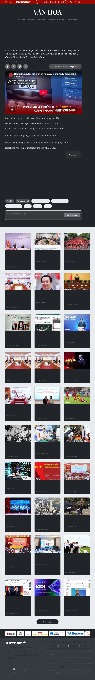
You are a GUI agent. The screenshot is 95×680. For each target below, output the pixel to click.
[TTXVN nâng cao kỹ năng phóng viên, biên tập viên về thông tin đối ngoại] (47, 360)
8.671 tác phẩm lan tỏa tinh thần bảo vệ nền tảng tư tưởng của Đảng (47, 485)
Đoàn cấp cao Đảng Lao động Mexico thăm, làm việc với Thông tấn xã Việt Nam (47, 411)
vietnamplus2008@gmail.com (61, 667)
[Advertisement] (43, 176)
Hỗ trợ (80, 642)
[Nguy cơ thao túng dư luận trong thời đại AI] (18, 471)
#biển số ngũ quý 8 (14, 206)
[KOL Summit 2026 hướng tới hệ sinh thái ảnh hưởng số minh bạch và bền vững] (47, 587)
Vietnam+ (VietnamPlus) (23, 2)
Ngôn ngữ (89, 642)
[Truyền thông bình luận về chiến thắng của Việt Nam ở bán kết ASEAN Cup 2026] (77, 395)
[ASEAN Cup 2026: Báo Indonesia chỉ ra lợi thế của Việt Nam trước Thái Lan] (47, 322)
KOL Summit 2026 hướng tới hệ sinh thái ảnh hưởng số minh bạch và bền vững (46, 603)
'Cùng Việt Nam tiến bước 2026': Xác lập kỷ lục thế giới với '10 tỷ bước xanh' (76, 256)
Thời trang (41, 19)
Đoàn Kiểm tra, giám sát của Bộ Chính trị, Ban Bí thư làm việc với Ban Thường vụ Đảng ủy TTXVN (17, 299)
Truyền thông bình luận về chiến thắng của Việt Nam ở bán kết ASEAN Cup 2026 (77, 411)
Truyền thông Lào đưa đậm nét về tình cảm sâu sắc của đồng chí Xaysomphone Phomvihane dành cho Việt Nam (76, 562)
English (46, 2)
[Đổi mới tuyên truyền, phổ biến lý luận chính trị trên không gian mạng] (18, 395)
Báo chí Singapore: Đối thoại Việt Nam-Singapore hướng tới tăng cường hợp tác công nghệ (18, 338)
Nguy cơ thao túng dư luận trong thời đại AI (18, 484)
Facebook (7, 66)
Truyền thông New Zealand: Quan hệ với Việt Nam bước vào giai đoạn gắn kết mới (76, 603)
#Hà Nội (10, 201)
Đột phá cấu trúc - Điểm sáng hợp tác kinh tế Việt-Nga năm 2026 (47, 256)
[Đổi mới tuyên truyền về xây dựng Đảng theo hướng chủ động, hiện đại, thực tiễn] (18, 544)
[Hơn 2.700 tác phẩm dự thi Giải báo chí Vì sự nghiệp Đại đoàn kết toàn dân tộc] (77, 471)
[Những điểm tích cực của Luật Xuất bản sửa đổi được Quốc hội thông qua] (47, 281)
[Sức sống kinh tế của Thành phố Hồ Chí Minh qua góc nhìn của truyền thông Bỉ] (47, 506)
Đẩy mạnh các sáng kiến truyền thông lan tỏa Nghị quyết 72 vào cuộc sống (77, 337)
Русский (73, 2)
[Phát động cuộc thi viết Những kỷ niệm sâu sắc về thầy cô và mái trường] (18, 506)
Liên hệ (83, 646)
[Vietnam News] (63, 633)
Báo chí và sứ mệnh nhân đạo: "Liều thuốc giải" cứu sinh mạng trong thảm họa (76, 449)
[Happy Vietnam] (28, 633)
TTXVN (54, 646)
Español (61, 2)
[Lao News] (8, 633)
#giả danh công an (60, 201)
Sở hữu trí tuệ (50, 642)
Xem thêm (47, 621)
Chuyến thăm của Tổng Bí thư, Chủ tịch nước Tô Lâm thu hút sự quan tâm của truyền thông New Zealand (18, 604)
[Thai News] (16, 633)
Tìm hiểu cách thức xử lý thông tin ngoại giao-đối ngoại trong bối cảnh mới (17, 375)
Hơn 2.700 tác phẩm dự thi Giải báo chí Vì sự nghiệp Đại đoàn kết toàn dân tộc (77, 485)
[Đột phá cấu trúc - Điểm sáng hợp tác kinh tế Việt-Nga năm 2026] (47, 241)
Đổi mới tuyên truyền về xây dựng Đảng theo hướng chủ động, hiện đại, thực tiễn (18, 559)
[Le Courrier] (80, 633)
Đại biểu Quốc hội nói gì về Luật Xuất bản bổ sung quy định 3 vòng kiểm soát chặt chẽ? (77, 297)
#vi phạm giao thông (41, 201)
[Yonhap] (45, 633)
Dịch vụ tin (63, 646)
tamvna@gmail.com (52, 660)
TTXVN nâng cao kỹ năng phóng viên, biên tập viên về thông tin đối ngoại (47, 375)
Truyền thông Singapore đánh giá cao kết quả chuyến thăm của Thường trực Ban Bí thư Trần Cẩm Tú (17, 258)
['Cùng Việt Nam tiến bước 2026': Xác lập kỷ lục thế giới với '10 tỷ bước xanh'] (77, 241)
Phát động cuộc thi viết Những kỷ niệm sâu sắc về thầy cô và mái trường (17, 521)
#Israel (27, 206)
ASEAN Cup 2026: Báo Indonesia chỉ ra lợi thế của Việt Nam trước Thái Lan (46, 338)
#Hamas (37, 206)
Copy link (25, 66)
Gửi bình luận (72, 215)
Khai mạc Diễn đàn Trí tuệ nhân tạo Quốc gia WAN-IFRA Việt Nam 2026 (47, 558)
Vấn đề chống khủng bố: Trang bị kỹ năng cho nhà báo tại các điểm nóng (76, 521)
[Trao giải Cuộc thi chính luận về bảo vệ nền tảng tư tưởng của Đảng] (77, 360)
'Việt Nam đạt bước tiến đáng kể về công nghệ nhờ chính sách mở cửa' (47, 448)
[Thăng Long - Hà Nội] (79, 2)
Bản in (19, 66)
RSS (74, 642)
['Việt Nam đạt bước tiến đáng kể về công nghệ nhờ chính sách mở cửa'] (47, 433)
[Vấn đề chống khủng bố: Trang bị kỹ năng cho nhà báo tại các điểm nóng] (77, 506)
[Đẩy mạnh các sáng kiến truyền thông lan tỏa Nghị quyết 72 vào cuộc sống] (77, 322)
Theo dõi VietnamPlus (59, 66)
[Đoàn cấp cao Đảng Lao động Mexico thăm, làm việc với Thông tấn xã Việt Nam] (47, 395)
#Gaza (47, 206)
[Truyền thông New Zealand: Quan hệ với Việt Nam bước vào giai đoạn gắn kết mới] (77, 587)
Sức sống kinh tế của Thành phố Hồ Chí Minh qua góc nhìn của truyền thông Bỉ (46, 522)
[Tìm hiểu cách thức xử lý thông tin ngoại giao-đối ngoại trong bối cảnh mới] (18, 360)
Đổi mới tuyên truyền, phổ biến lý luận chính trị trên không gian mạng (18, 410)
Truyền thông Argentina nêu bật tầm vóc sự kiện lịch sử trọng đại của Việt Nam (17, 449)
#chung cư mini (23, 201)
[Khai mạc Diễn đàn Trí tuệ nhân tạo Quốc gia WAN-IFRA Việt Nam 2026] (47, 544)
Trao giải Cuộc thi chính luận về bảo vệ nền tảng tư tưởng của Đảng (77, 375)
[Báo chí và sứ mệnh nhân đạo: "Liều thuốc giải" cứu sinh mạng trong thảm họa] (77, 433)
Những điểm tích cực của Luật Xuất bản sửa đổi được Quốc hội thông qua (46, 296)
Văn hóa (47, 12)
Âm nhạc (31, 19)
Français (53, 2)
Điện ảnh (21, 19)
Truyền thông (72, 19)
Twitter (13, 66)
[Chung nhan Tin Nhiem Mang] (23, 671)
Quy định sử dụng (64, 642)
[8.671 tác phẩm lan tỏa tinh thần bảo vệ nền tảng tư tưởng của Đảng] (47, 471)
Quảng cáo (74, 646)
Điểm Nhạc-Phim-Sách (56, 19)
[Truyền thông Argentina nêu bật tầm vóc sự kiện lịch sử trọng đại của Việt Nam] (18, 433)
